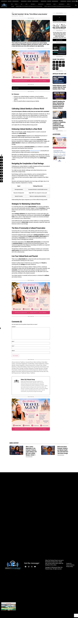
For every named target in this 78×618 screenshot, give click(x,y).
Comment (14, 326)
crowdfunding (31, 363)
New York (46, 371)
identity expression (33, 370)
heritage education (38, 368)
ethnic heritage (19, 368)
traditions (32, 373)
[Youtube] (35, 566)
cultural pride (39, 365)
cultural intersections (30, 365)
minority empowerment (27, 371)
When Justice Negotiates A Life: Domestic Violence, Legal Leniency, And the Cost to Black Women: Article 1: (31, 451)
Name (13, 341)
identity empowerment (23, 370)
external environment (35, 150)
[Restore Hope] (59, 54)
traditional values (25, 373)
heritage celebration (29, 368)
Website (13, 350)
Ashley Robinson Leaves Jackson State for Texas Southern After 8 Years (59, 87)
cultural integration (20, 365)
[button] (76, 5)
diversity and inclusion (40, 366)
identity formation (43, 370)
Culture (12, 12)
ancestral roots (29, 362)
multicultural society (38, 371)
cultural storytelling (21, 366)
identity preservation (16, 371)
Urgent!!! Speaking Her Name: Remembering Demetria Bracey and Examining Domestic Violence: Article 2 (59, 105)
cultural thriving (31, 366)
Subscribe (12, 6)
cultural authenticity (39, 363)
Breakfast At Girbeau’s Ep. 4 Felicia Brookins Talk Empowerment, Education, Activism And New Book (29, 6)
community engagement (21, 363)
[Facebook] (25, 566)
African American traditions (18, 362)
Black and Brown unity (39, 362)
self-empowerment (16, 373)
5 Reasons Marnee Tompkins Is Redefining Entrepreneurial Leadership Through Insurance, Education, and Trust (59, 125)
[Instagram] (28, 566)
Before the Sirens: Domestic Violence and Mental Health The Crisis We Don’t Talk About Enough (62, 450)
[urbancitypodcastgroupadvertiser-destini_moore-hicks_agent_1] (59, 162)
